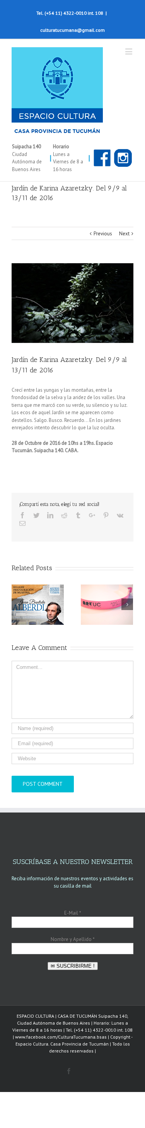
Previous (103, 233)
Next (124, 233)
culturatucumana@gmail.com (72, 30)
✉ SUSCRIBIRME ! (73, 966)
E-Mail (72, 913)
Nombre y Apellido (72, 939)
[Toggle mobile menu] (129, 51)
